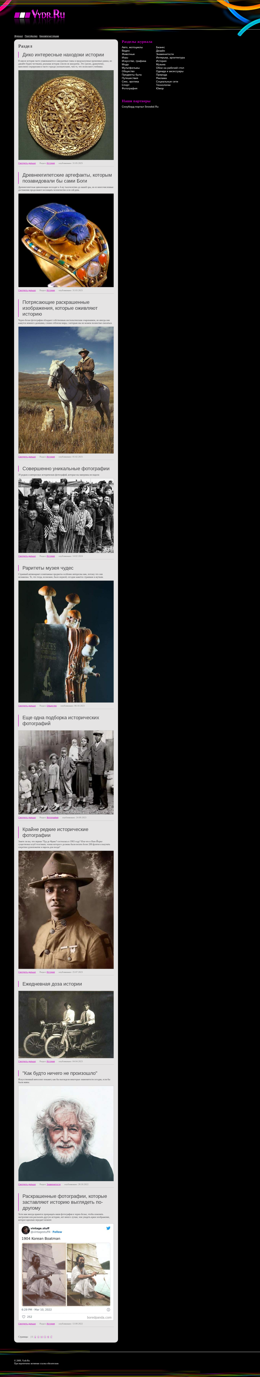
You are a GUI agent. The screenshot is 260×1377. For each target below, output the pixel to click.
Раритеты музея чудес (47, 568)
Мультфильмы (131, 67)
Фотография (52, 817)
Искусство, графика (134, 60)
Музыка (160, 64)
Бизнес (160, 47)
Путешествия (130, 78)
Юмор (160, 88)
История (51, 163)
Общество (52, 706)
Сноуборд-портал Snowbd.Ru (140, 106)
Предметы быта (132, 74)
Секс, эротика (130, 81)
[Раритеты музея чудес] (66, 702)
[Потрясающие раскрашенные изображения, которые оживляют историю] (66, 453)
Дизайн (160, 50)
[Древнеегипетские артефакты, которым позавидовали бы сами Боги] (66, 286)
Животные (128, 54)
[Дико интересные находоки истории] (66, 159)
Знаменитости (54, 1184)
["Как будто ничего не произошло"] (66, 1180)
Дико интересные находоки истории (63, 54)
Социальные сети (167, 81)
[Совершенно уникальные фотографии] (66, 552)
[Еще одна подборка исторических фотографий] (66, 813)
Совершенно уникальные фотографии (66, 468)
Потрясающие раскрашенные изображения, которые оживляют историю (60, 308)
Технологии (163, 84)
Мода (125, 64)
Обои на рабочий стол (170, 67)
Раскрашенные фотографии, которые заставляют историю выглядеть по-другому (64, 1202)
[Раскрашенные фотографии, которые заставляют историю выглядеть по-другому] (66, 1320)
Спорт (125, 84)
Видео (126, 50)
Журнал (18, 36)
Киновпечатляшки (49, 36)
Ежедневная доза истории (52, 984)
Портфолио (31, 36)
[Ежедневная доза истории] (66, 1057)
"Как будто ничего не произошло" (59, 1073)
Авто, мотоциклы (132, 47)
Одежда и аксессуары (169, 71)
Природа (161, 74)
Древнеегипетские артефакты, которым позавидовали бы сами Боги (67, 178)
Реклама (161, 78)
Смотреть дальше (27, 163)
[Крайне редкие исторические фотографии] (66, 968)
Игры (125, 57)
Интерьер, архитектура (170, 57)
